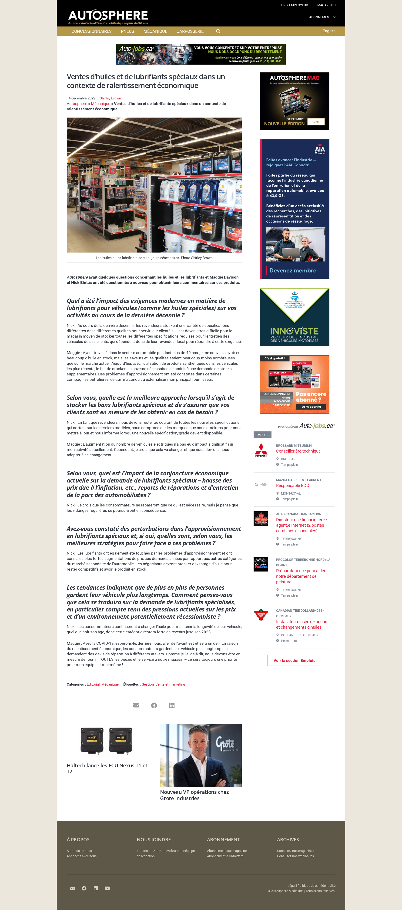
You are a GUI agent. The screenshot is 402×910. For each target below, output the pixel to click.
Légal (291, 886)
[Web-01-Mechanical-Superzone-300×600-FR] (294, 277)
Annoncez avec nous (82, 856)
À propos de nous (79, 851)
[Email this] (136, 705)
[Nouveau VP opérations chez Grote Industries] (201, 755)
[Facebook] (84, 888)
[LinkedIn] (96, 888)
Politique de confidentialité (316, 886)
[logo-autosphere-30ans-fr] (108, 17)
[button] (334, 17)
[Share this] (154, 705)
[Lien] (294, 427)
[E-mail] (72, 888)
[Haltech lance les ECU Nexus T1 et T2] (107, 742)
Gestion (148, 684)
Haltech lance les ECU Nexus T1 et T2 (107, 768)
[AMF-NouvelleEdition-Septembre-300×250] (294, 128)
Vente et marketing (170, 684)
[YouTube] (107, 888)
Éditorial (93, 684)
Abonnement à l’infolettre (225, 856)
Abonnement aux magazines (227, 851)
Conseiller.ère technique (298, 451)
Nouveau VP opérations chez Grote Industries (194, 794)
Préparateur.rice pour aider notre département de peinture (300, 576)
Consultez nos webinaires (295, 856)
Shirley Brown (110, 98)
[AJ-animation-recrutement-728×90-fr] (201, 63)
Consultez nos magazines (295, 851)
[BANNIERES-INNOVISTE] (294, 344)
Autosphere (77, 103)
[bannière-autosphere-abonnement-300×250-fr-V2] (294, 412)
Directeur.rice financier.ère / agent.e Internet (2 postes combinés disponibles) (301, 525)
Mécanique (100, 103)
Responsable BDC (292, 485)
